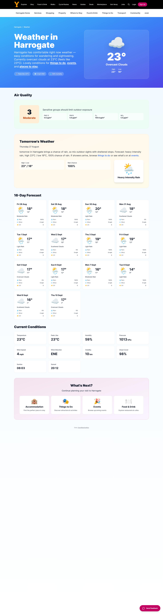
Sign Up (142, 4)
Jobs (123, 4)
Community (135, 13)
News (74, 4)
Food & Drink (42, 4)
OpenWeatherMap (83, 427)
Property (62, 13)
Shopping (50, 13)
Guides (83, 4)
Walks (53, 4)
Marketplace (102, 4)
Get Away (114, 4)
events (147, 13)
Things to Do (107, 13)
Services (37, 13)
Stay (32, 4)
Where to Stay (76, 13)
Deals (91, 4)
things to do (58, 63)
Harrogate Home (23, 13)
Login (134, 4)
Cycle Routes (64, 4)
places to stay (29, 66)
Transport (122, 13)
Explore (24, 4)
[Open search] (129, 4)
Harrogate (17, 27)
